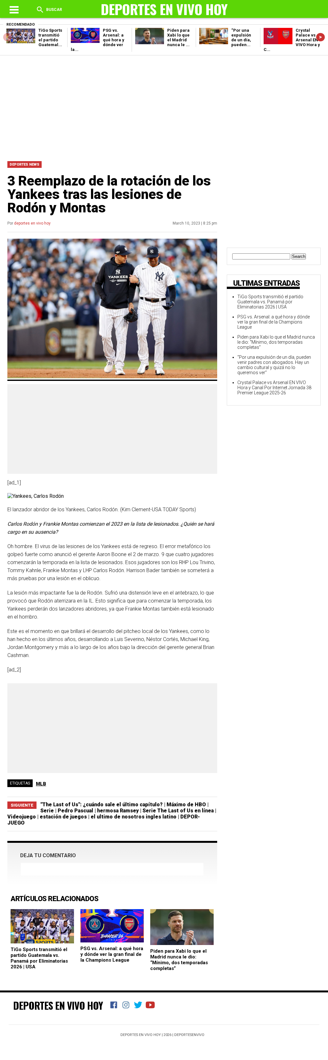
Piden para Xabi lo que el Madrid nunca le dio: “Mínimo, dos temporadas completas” (179, 959)
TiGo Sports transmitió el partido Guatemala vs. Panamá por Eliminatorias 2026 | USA (39, 958)
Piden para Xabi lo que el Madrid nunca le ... (178, 37)
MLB (41, 784)
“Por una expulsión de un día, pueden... (241, 37)
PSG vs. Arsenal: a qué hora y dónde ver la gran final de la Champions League (111, 954)
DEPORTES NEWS (24, 164)
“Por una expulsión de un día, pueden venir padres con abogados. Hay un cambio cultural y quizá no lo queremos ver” (274, 365)
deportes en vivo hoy (32, 223)
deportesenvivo (189, 1035)
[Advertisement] (164, 107)
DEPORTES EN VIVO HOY (58, 1005)
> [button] (320, 37)
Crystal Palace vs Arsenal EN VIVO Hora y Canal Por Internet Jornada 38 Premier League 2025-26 (274, 387)
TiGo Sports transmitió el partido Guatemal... (50, 37)
